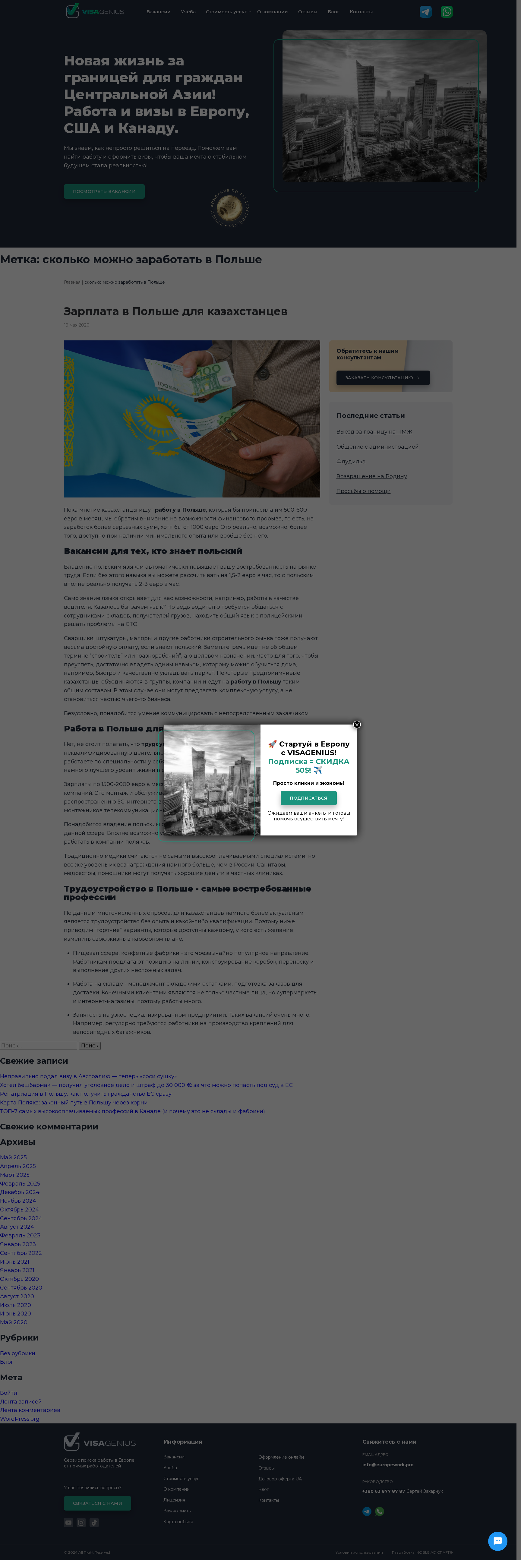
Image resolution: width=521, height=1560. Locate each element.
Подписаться (308, 798)
